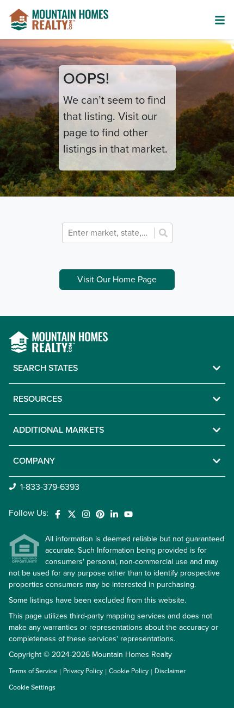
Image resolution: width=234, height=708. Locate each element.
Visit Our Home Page (117, 279)
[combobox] (109, 232)
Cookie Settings (32, 688)
